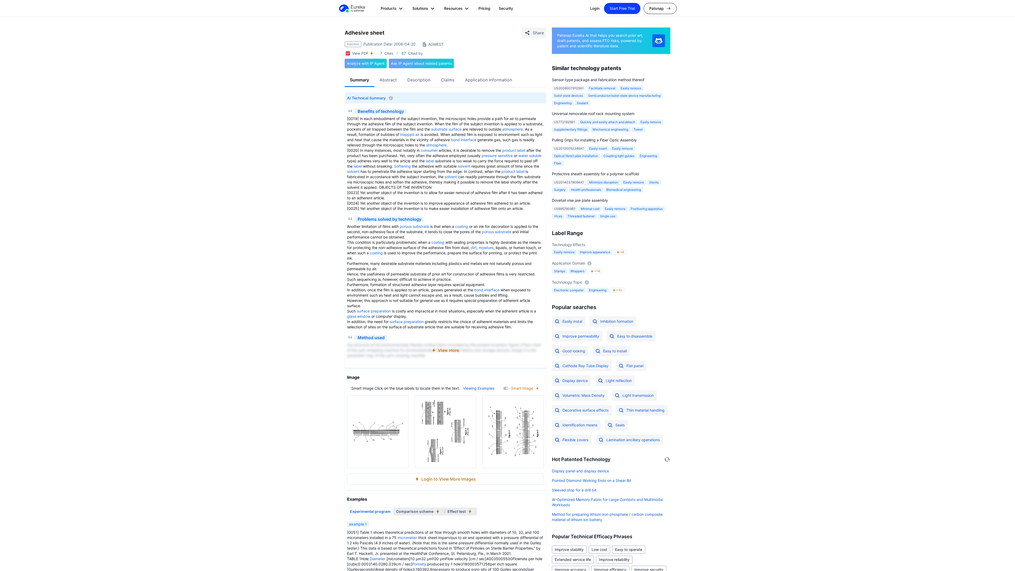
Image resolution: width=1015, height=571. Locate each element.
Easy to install (615, 351)
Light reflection (619, 380)
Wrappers (577, 271)
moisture (486, 247)
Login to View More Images (448, 479)
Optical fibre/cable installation (576, 156)
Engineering (562, 103)
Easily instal (572, 321)
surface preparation (374, 311)
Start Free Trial (622, 8)
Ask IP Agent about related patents (421, 63)
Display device (575, 380)
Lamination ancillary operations (633, 440)
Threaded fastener (581, 216)
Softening (402, 166)
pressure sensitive (497, 155)
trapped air (409, 134)
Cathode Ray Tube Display (585, 365)
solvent (464, 166)
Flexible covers (575, 440)
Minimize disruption (603, 182)
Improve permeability (580, 336)
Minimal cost (590, 209)
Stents (654, 182)
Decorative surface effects (585, 410)
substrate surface (446, 129)
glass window (358, 316)
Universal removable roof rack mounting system (593, 113)
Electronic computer (569, 290)
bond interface (463, 139)
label (430, 161)
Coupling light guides (618, 156)
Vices (558, 216)
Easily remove (631, 88)
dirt (474, 247)
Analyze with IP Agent (366, 63)
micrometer (407, 537)
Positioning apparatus (647, 209)
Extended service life (573, 559)
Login (594, 8)
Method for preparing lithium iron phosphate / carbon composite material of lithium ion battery (607, 517)
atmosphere (512, 129)
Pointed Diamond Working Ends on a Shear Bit (591, 480)
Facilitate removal (602, 88)
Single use (607, 216)
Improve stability (569, 549)
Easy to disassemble (634, 336)
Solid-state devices (568, 96)
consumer (429, 150)
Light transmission (638, 395)
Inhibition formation (616, 321)
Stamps (559, 271)
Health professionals (586, 190)
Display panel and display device (580, 471)
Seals (620, 425)
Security (506, 8)
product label (513, 150)
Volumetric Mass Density (583, 395)
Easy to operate (628, 549)
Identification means (579, 425)
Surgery (560, 190)
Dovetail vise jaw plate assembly (580, 200)
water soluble (529, 155)
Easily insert (598, 148)
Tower (638, 129)
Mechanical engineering (610, 129)
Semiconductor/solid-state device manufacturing (624, 96)
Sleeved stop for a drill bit (574, 490)
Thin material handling (645, 410)
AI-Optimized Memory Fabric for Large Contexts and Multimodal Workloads (607, 502)
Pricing (484, 8)
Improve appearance (595, 252)
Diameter (377, 558)
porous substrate (414, 226)
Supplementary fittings (570, 129)
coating (461, 226)
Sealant (582, 103)
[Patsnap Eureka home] (351, 8)
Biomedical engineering (623, 190)
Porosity (419, 564)
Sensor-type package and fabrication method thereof (598, 79)
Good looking (573, 351)
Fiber (557, 163)
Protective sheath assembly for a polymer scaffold (595, 174)
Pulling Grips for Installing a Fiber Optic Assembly (594, 140)
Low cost (599, 549)
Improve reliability (614, 559)
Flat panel (634, 365)
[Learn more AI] (658, 40)
